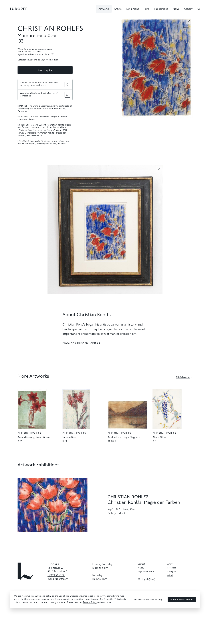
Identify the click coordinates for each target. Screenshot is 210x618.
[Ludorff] (19, 9)
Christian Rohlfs (50, 29)
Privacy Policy (90, 603)
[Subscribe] (67, 84)
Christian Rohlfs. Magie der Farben (143, 502)
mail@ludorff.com (58, 579)
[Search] (198, 9)
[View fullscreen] (189, 21)
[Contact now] (67, 95)
